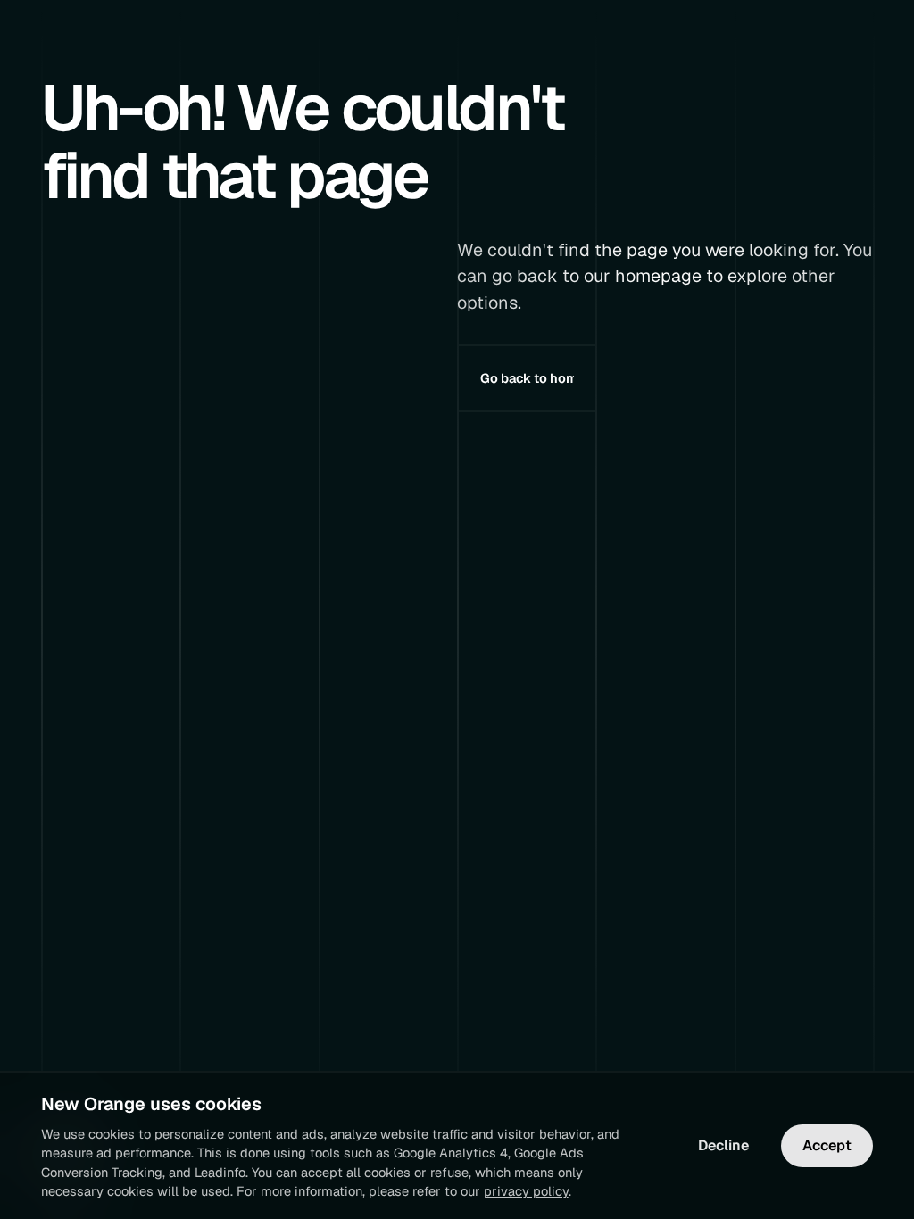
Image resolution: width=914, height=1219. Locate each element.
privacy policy (526, 1190)
